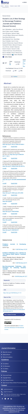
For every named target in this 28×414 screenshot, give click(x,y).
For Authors (6, 363)
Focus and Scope (7, 375)
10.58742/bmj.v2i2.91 (21, 263)
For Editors (5, 368)
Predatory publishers (8, 285)
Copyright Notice (7, 377)
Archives (7, 6)
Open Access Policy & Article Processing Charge (14, 382)
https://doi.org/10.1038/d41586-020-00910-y (14, 166)
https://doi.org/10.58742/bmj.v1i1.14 (12, 292)
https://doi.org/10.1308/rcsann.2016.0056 (13, 193)
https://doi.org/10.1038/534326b (11, 211)
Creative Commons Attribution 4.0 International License (14, 327)
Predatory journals (20, 283)
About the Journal (7, 352)
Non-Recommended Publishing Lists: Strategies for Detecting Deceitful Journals (14, 268)
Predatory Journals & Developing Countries (14, 244)
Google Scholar (14, 146)
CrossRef (4, 146)
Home (2, 6)
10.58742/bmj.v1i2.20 (21, 249)
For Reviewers (6, 366)
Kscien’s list (6, 283)
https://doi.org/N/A (7, 201)
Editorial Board (6, 354)
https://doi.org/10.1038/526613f (10, 230)
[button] (14, 57)
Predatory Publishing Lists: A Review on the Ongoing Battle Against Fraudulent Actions (14, 254)
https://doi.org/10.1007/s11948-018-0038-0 (13, 144)
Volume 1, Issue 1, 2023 (15, 6)
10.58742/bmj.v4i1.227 (21, 276)
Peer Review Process (8, 380)
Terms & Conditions (7, 357)
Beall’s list (12, 283)
